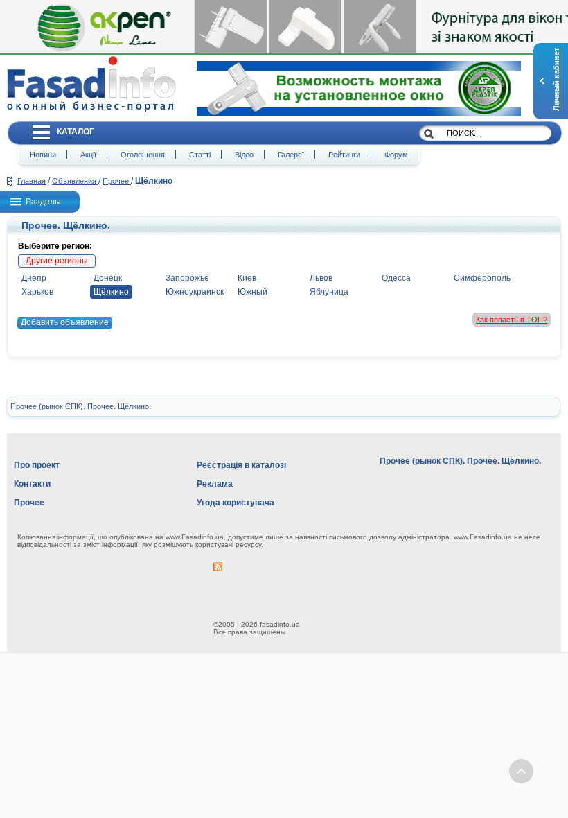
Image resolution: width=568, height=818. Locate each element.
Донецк (108, 278)
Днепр (33, 278)
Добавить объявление (65, 322)
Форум (396, 154)
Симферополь (482, 278)
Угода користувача (235, 502)
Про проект (37, 465)
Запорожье (187, 278)
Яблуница (329, 292)
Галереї (291, 154)
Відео (244, 154)
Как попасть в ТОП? (511, 319)
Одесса (396, 278)
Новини (43, 154)
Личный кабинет (556, 79)
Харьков (37, 292)
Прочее (117, 181)
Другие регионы (57, 261)
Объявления (75, 181)
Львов (321, 278)
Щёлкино (111, 292)
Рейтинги (344, 154)
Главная (31, 181)
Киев (247, 278)
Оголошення (143, 154)
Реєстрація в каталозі (241, 465)
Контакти (32, 484)
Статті (200, 154)
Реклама (215, 484)
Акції (88, 154)
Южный (252, 292)
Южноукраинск (195, 292)
